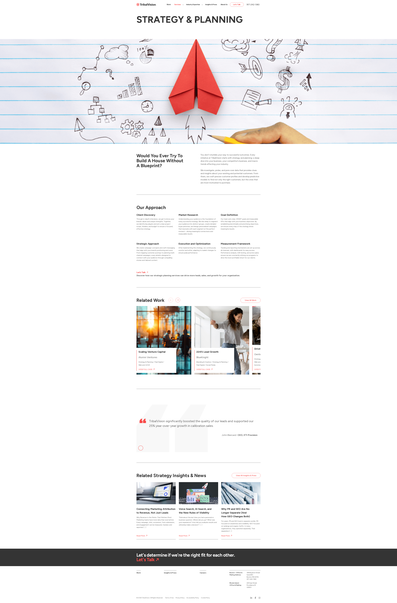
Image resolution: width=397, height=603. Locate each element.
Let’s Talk (141, 272)
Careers (203, 573)
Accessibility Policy (193, 598)
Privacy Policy (180, 598)
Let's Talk (145, 559)
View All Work (250, 300)
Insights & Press (170, 573)
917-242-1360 (253, 4)
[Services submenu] (183, 4)
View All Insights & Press (246, 475)
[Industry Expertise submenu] (202, 4)
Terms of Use (169, 598)
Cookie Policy (205, 598)
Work (138, 573)
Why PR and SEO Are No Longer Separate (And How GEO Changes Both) (235, 512)
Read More (140, 536)
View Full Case (145, 369)
